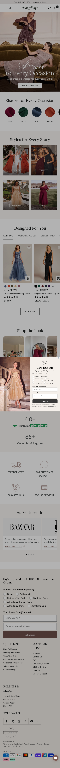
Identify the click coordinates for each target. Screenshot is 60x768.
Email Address (36, 392)
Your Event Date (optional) (39, 386)
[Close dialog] (58, 358)
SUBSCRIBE (45, 401)
